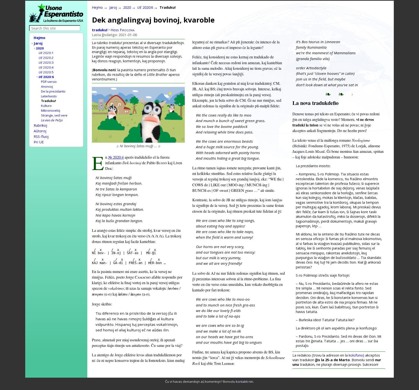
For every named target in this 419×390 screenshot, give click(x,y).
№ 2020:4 (116, 157)
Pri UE (39, 142)
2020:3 (46, 62)
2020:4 (46, 67)
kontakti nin (244, 381)
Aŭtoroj (40, 130)
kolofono (356, 355)
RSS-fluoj (41, 136)
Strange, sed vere (54, 115)
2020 (40, 48)
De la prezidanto (53, 91)
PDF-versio (49, 81)
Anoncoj (47, 86)
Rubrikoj (40, 125)
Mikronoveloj (50, 110)
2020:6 (46, 77)
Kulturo (46, 105)
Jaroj (38, 43)
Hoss (122, 29)
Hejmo (39, 37)
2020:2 (46, 57)
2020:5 (46, 72)
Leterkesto (49, 96)
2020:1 (46, 53)
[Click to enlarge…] (138, 141)
